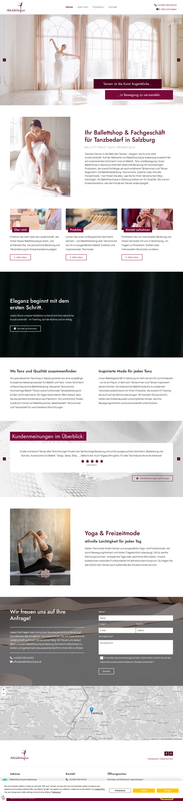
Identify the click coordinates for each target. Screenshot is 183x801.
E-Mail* (102, 624)
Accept (168, 791)
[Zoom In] (3, 689)
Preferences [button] (56, 792)
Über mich (82, 7)
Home (69, 7)
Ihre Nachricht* (106, 636)
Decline (144, 791)
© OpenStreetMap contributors (170, 739)
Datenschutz (166, 758)
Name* (102, 611)
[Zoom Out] (3, 694)
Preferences (120, 791)
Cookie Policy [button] (100, 789)
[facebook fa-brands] (166, 754)
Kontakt (113, 7)
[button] (20, 257)
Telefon (140, 624)
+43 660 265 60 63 (167, 5)
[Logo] (26, 7)
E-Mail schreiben (168, 9)
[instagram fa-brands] (171, 754)
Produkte (98, 7)
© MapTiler (154, 739)
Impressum (153, 758)
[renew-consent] (3, 798)
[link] (98, 7)
